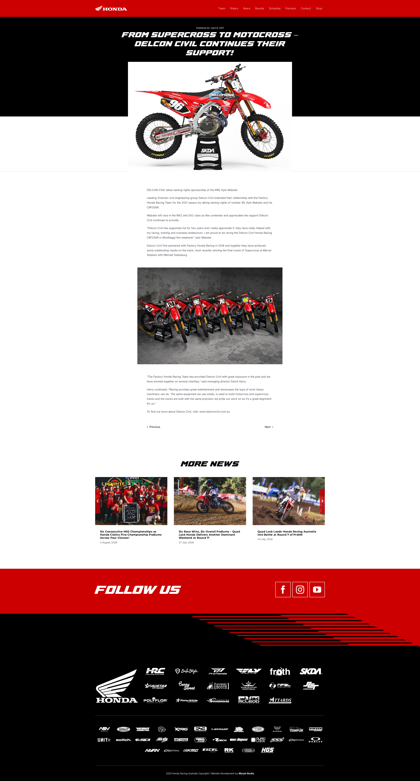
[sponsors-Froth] (280, 667)
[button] (97, 501)
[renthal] (296, 737)
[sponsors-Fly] (249, 667)
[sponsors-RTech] (219, 737)
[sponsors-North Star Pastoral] (249, 681)
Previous (154, 426)
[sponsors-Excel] (210, 748)
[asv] (104, 727)
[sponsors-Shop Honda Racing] (181, 737)
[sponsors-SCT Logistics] (311, 681)
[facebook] (283, 589)
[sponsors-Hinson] (315, 727)
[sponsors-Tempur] (296, 727)
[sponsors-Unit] (104, 737)
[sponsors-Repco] (239, 737)
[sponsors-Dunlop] (219, 727)
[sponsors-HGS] (267, 748)
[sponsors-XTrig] (181, 727)
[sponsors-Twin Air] (123, 727)
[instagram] (300, 589)
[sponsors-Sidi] (143, 737)
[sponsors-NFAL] (280, 681)
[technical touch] (248, 748)
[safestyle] (186, 667)
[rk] (229, 748)
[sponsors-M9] (162, 737)
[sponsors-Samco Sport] (200, 737)
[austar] (155, 681)
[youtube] (317, 589)
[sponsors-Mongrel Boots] (218, 681)
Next (268, 426)
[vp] (162, 727)
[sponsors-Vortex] (258, 727)
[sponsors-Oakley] (315, 737)
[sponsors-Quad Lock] (258, 737)
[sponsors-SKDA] (311, 667)
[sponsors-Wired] (277, 727)
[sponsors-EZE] (200, 727)
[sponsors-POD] (277, 737)
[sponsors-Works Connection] (143, 727)
